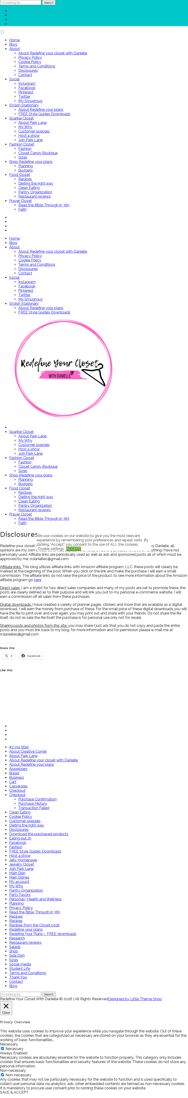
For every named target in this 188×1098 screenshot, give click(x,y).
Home (14, 40)
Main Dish (17, 873)
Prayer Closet (20, 201)
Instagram (27, 83)
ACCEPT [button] (73, 549)
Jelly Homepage (23, 860)
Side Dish (17, 955)
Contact (25, 75)
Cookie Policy (29, 62)
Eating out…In (20, 838)
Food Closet (19, 175)
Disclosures (28, 70)
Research (17, 938)
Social (14, 79)
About (14, 49)
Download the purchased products (38, 834)
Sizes (22, 157)
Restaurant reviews (34, 196)
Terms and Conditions (36, 66)
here (37, 580)
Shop (13, 951)
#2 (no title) (19, 747)
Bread (14, 773)
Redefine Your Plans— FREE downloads (42, 934)
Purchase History (32, 803)
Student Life (19, 968)
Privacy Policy (30, 57)
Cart (12, 782)
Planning (25, 166)
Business (16, 777)
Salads (15, 947)
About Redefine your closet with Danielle (52, 53)
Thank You (18, 977)
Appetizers (18, 769)
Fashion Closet (21, 144)
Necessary (14, 1049)
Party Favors (19, 895)
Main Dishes (19, 877)
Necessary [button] (9, 1044)
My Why (25, 127)
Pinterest (25, 92)
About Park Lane (32, 122)
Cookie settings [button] (51, 549)
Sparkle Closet (21, 118)
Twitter (24, 96)
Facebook (26, 88)
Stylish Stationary (24, 105)
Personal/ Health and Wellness (35, 899)
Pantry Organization (35, 192)
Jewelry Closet (21, 864)
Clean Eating (29, 188)
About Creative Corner (28, 751)
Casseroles (18, 786)
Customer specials (34, 131)
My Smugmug (30, 101)
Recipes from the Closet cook (34, 925)
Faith (22, 209)
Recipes (25, 179)
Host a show (29, 135)
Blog (13, 44)
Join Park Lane (30, 140)
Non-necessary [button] (13, 1070)
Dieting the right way (35, 183)
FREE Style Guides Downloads (44, 114)
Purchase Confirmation (37, 799)
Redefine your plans (26, 929)
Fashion (24, 148)
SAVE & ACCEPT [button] (14, 1092)
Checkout (17, 790)
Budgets (25, 170)
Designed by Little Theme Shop (135, 999)
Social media (20, 964)
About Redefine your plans (40, 109)
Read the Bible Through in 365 (43, 205)
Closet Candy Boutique (38, 153)
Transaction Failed (33, 808)
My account (19, 882)
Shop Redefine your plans (31, 162)
